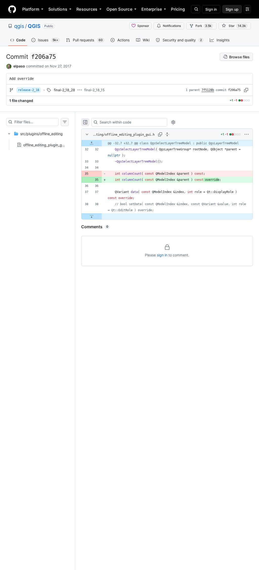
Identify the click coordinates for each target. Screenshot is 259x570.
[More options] (247, 134)
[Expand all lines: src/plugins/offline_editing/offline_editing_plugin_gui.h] (167, 134)
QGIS (34, 26)
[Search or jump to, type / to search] (195, 9)
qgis (19, 26)
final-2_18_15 (94, 90)
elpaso (19, 66)
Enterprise (151, 9)
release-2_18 (28, 90)
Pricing (178, 9)
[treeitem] (37, 137)
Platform (30, 9)
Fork (203, 26)
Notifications (172, 26)
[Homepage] (12, 9)
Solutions (57, 9)
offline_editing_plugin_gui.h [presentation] (45, 144)
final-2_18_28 (64, 90)
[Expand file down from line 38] (91, 216)
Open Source (119, 9)
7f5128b (208, 90)
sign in (162, 255)
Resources (86, 9)
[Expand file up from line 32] (91, 143)
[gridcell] (167, 143)
